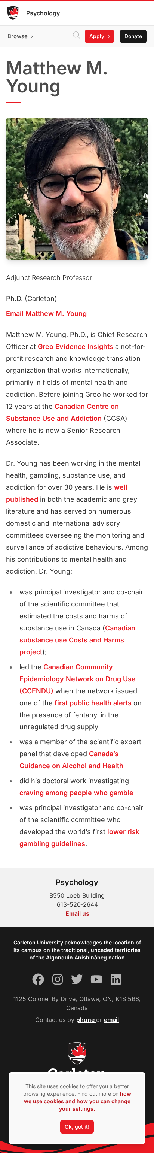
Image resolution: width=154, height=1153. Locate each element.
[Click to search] (76, 36)
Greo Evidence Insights (75, 346)
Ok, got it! (77, 1126)
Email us (77, 913)
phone (86, 1019)
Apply (96, 36)
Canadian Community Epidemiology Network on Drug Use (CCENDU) (77, 679)
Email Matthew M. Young (46, 313)
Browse (17, 36)
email (111, 1019)
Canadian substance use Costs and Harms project (77, 640)
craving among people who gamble (76, 793)
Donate (133, 36)
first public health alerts (93, 703)
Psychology (43, 13)
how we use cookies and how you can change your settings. (77, 1101)
